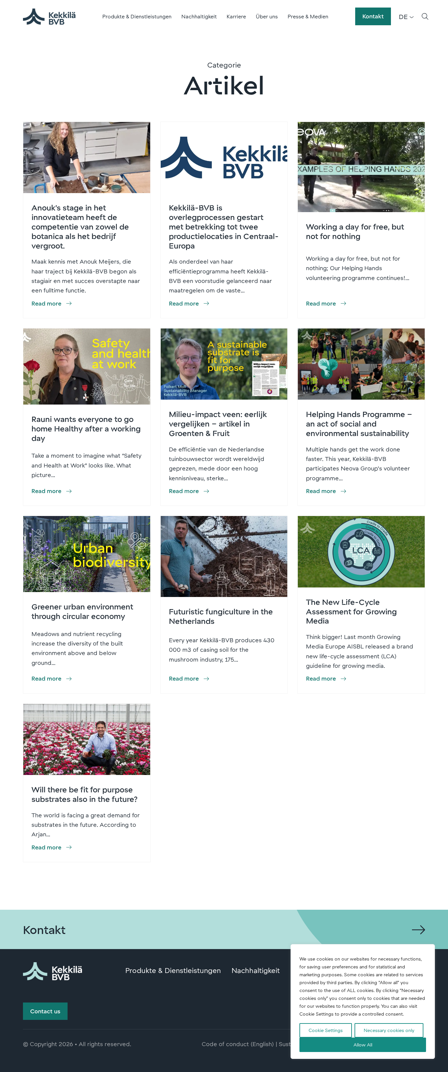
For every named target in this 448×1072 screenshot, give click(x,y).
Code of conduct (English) (238, 1043)
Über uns (267, 16)
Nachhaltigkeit (199, 16)
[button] (425, 16)
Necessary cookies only (389, 1030)
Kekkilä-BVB (49, 16)
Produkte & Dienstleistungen (137, 16)
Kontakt (373, 16)
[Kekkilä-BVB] (52, 970)
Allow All (363, 1044)
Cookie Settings (326, 1030)
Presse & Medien (308, 16)
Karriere (236, 16)
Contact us (45, 1011)
